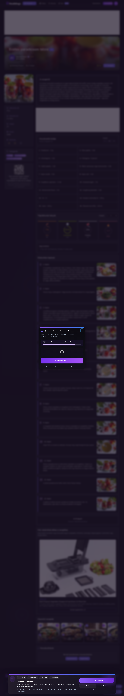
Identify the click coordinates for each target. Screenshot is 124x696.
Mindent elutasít (106, 686)
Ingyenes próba (60, 361)
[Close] (82, 330)
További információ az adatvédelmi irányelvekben (96, 690)
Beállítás (89, 686)
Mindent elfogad (98, 680)
